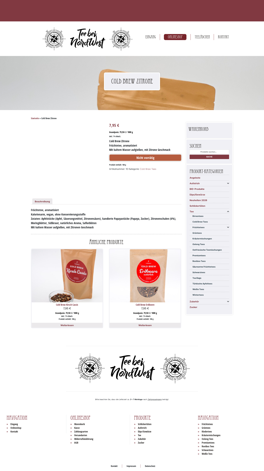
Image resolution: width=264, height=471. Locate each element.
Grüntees (197, 233)
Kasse (77, 427)
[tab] (42, 201)
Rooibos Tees (199, 261)
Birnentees (198, 216)
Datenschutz (150, 466)
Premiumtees (199, 255)
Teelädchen (202, 37)
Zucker (193, 307)
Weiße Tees (198, 289)
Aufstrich (195, 183)
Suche (209, 157)
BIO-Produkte (197, 189)
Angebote (195, 177)
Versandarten (80, 435)
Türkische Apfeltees (202, 283)
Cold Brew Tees (148, 169)
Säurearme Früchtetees (204, 267)
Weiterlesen (67, 325)
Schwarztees (199, 272)
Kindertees (207, 431)
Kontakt (223, 37)
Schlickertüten (197, 205)
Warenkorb (79, 424)
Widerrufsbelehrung (83, 439)
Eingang (150, 37)
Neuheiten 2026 (198, 200)
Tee (192, 211)
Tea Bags (197, 278)
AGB (76, 442)
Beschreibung (42, 201)
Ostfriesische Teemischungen (207, 250)
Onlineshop (175, 37)
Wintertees (198, 295)
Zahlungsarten (81, 431)
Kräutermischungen (202, 238)
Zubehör (194, 301)
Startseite (35, 118)
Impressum (131, 466)
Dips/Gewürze (197, 194)
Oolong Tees (199, 244)
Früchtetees (198, 227)
